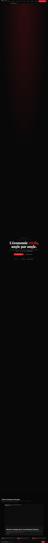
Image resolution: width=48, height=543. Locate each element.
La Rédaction (32, 1)
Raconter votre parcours (28, 254)
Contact (36, 1)
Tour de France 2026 (19, 1)
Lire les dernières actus (18, 254)
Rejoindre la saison (42, 1)
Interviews (24, 1)
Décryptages (9, 1)
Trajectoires (13, 1)
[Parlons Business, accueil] (4, 1)
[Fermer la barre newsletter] (45, 541)
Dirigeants (28, 1)
